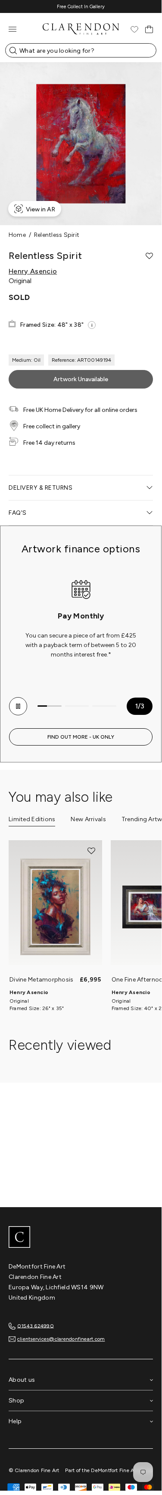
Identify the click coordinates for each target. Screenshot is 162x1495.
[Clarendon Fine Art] (81, 1238)
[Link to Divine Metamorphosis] (55, 907)
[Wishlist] (134, 29)
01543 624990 (35, 1326)
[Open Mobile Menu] (12, 29)
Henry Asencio (33, 271)
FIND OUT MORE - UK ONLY (80, 737)
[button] (149, 256)
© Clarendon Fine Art (34, 1470)
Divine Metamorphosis (41, 979)
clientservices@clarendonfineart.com (61, 1339)
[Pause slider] (18, 706)
